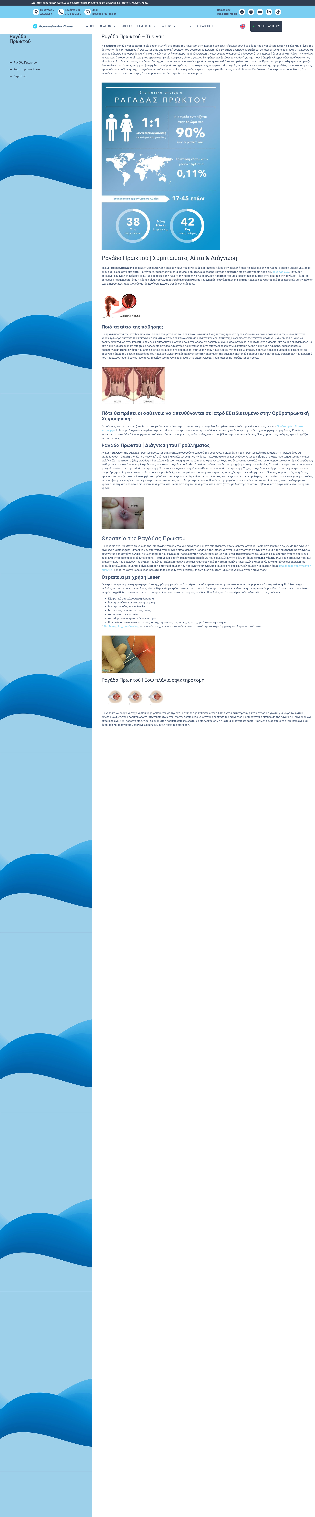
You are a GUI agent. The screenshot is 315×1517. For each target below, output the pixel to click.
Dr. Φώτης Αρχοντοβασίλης (121, 626)
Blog (184, 26)
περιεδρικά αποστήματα (294, 565)
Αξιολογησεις (205, 26)
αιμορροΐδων (281, 271)
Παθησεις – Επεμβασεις (136, 26)
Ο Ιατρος (105, 26)
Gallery (166, 26)
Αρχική (90, 26)
